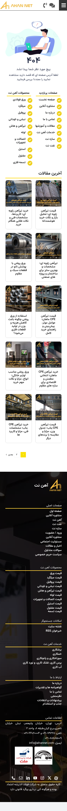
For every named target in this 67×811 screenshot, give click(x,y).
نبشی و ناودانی (17, 119)
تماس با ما (49, 119)
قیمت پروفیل (54, 582)
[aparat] (56, 777)
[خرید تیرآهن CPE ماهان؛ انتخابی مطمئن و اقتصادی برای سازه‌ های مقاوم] (48, 365)
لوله (23, 132)
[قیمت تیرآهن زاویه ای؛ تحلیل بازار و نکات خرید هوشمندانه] (48, 204)
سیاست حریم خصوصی (48, 554)
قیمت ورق (56, 573)
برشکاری (57, 650)
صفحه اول (56, 511)
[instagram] (42, 778)
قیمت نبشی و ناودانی (49, 586)
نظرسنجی (56, 696)
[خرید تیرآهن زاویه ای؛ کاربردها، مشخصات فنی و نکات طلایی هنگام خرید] (18, 204)
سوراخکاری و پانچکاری (49, 658)
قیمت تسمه (55, 611)
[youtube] (35, 778)
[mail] (21, 778)
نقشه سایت (55, 626)
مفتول (22, 156)
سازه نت (57, 528)
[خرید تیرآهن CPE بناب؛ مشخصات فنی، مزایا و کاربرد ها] (18, 418)
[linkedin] (28, 778)
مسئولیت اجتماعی (51, 541)
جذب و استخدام (52, 704)
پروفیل (22, 113)
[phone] (13, 778)
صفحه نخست (47, 99)
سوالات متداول (53, 550)
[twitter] (49, 778)
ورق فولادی (19, 99)
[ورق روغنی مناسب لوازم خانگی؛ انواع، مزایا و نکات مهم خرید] (18, 365)
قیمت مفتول (54, 608)
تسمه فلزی (19, 162)
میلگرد (22, 106)
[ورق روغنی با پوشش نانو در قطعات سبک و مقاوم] (18, 257)
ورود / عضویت (53, 533)
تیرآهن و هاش (17, 126)
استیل (22, 149)
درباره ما (50, 113)
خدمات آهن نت (46, 132)
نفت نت (57, 524)
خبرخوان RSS (54, 631)
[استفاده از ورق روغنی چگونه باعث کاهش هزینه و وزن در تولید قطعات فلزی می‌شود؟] (18, 311)
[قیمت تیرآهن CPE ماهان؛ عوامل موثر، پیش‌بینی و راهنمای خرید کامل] (48, 311)
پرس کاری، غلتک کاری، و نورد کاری (42, 663)
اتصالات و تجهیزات (20, 141)
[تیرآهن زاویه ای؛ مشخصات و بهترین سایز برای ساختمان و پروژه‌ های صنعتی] (48, 257)
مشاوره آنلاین (47, 106)
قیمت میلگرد (54, 577)
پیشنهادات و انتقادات (49, 700)
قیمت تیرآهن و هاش (50, 591)
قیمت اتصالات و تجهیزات (47, 599)
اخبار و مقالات (54, 546)
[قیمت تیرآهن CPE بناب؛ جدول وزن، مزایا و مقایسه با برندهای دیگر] (48, 418)
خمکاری (57, 654)
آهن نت (57, 520)
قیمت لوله (56, 595)
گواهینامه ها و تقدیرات (49, 687)
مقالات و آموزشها (45, 126)
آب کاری (57, 667)
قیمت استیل (54, 603)
